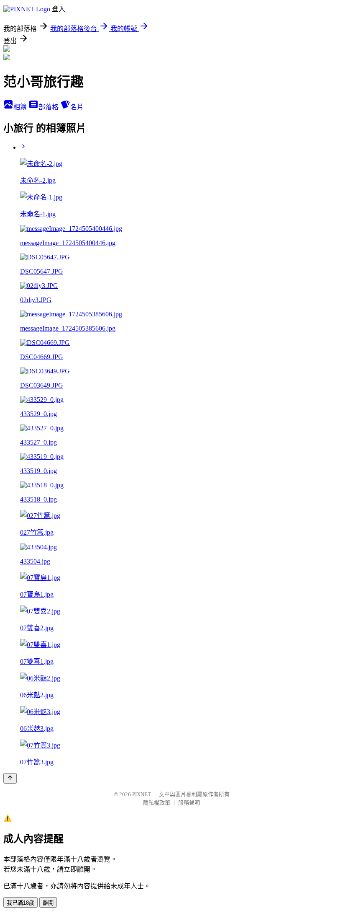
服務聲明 (189, 803)
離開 (48, 903)
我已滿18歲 (20, 903)
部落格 (49, 107)
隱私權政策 (156, 803)
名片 (77, 107)
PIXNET (141, 794)
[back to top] (10, 778)
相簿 (20, 107)
